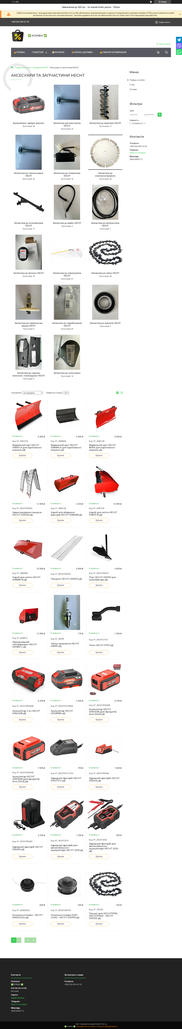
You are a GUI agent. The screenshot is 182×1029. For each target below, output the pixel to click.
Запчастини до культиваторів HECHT (28, 224)
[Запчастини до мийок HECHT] (67, 202)
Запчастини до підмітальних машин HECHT (29, 324)
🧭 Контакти (58, 52)
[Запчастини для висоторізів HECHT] (67, 102)
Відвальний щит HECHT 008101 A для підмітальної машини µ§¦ (27, 447)
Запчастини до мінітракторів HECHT (105, 224)
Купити (22, 455)
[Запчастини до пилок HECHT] (105, 252)
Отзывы (133, 89)
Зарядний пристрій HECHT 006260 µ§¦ (27, 848)
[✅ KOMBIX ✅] (17, 35)
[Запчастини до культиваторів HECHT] (28, 202)
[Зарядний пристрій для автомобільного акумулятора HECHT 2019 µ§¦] (67, 814)
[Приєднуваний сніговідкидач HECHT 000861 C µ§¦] (28, 612)
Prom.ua (104, 1024)
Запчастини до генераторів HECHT (67, 174)
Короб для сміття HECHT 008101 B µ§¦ (103, 513)
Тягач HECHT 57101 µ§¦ (101, 645)
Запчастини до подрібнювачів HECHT (67, 324)
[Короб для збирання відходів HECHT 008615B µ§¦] (67, 482)
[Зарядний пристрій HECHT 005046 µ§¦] (105, 747)
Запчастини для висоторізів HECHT (67, 124)
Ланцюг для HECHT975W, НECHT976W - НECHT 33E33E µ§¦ (103, 916)
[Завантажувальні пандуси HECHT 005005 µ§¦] (28, 482)
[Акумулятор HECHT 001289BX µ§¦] (67, 679)
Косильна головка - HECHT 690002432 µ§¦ (27, 916)
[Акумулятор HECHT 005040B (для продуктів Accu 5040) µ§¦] (105, 679)
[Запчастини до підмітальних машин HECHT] (28, 302)
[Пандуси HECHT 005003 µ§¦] (67, 547)
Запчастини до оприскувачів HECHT (67, 274)
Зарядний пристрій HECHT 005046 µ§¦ (104, 779)
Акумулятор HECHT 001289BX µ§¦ (62, 712)
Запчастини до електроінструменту (105, 174)
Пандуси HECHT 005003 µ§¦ (66, 579)
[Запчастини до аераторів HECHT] (105, 102)
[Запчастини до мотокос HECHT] (28, 252)
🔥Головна (19, 52)
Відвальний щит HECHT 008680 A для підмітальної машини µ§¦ (66, 447)
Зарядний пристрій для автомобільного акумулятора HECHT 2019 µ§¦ (67, 847)
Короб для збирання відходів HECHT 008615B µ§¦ (66, 513)
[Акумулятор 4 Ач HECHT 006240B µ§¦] (28, 679)
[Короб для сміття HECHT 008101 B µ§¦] (105, 482)
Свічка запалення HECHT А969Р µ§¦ (65, 645)
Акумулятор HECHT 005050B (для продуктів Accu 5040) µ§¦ (25, 779)
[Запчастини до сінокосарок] (67, 352)
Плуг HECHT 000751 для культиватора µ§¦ (102, 578)
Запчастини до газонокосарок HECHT (28, 174)
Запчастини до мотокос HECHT (28, 273)
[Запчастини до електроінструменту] (105, 152)
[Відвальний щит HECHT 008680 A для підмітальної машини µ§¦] (67, 415)
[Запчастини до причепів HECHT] (105, 302)
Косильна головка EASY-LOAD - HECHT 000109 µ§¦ (65, 916)
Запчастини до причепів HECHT (105, 323)
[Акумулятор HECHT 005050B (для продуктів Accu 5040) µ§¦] (28, 747)
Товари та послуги (23, 67)
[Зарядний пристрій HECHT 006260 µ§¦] (28, 814)
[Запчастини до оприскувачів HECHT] (67, 252)
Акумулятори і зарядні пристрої (28, 123)
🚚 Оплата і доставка (82, 52)
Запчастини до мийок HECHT (67, 223)
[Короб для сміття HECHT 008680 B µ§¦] (28, 547)
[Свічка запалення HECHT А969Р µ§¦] (67, 612)
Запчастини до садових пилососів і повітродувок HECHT (28, 374)
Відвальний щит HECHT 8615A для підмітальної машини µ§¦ (102, 447)
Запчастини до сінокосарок (67, 373)
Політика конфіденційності (107, 1026)
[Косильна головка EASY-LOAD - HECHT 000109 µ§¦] (67, 884)
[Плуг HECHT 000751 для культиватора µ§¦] (105, 547)
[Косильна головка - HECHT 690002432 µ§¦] (28, 884)
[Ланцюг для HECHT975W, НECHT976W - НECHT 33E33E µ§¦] (105, 884)
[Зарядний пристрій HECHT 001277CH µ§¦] (67, 747)
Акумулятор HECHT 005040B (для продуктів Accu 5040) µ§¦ (102, 711)
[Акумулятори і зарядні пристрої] (28, 102)
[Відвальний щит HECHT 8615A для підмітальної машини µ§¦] (105, 415)
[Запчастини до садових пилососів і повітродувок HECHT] (28, 352)
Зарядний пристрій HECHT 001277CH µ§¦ (66, 779)
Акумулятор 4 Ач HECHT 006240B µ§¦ (26, 712)
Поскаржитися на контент (86, 1026)
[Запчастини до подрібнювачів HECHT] (67, 302)
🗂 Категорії (38, 52)
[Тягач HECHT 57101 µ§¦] (105, 612)
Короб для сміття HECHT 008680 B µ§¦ (26, 578)
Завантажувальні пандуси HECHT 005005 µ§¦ (27, 513)
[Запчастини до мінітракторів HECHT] (105, 202)
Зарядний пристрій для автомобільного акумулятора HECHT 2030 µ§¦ (103, 847)
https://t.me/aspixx (138, 153)
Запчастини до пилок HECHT (105, 273)
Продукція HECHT (40, 67)
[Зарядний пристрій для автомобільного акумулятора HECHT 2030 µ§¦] (105, 814)
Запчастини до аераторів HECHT (105, 123)
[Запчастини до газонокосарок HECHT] (28, 152)
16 (28, 940)
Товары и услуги (137, 80)
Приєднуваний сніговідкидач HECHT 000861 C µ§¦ (24, 644)
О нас (132, 84)
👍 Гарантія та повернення (113, 52)
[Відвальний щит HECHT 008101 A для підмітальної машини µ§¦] (28, 415)
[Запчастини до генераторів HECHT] (67, 152)
